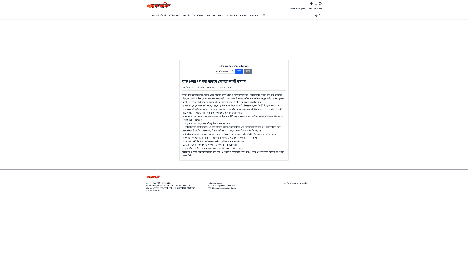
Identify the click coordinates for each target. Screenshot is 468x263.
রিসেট (248, 71)
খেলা (208, 15)
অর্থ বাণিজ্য (198, 15)
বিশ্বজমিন (253, 15)
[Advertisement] (234, 38)
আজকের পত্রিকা (158, 15)
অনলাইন (186, 15)
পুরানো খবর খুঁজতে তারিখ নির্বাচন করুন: (234, 66)
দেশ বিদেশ (218, 15)
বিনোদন (243, 15)
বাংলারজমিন (231, 15)
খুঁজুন (239, 71)
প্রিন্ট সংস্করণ (174, 15)
